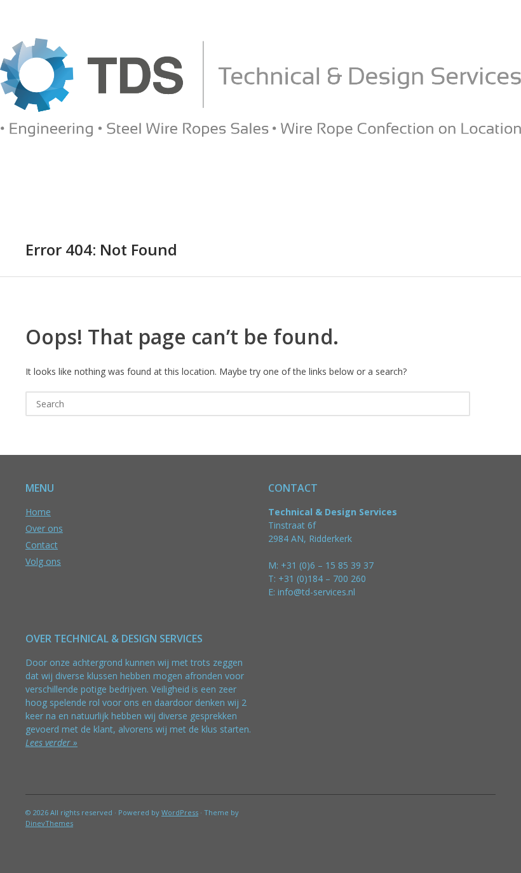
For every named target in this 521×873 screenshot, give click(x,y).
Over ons (44, 528)
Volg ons (43, 561)
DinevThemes (49, 823)
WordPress (179, 812)
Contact (41, 545)
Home (38, 512)
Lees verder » (51, 742)
